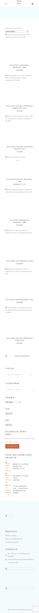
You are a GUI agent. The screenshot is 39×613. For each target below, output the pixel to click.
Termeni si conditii (12, 542)
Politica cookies (10, 535)
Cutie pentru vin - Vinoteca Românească (20, 488)
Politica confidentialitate (14, 539)
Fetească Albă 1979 (20, 476)
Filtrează (12, 446)
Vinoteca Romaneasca (21, 356)
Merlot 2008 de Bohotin (20, 465)
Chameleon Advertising (25, 610)
